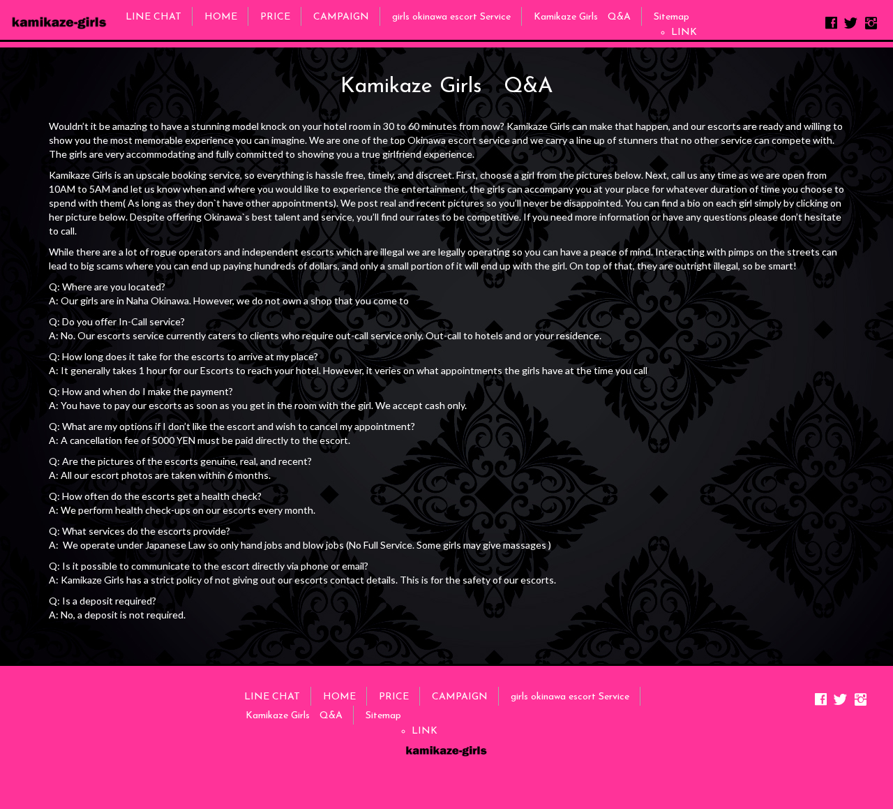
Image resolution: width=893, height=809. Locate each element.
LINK (684, 32)
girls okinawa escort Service (451, 17)
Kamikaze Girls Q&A (582, 17)
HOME (220, 17)
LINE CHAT (153, 17)
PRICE (275, 17)
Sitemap (671, 17)
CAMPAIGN (341, 17)
